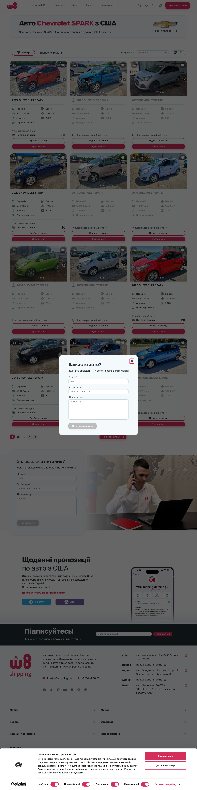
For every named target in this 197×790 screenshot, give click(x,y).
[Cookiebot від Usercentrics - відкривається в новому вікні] (18, 784)
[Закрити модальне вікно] (131, 361)
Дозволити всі (165, 756)
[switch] (86, 784)
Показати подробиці (165, 784)
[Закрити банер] (193, 753)
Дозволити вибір (165, 765)
